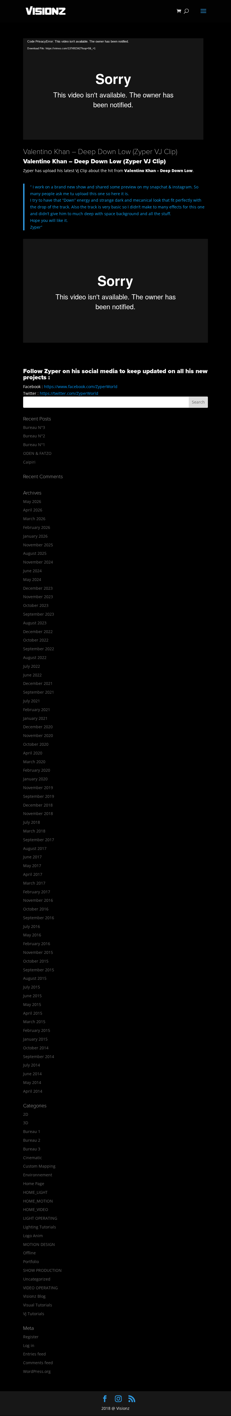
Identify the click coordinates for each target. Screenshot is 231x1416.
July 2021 (31, 700)
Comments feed (38, 1362)
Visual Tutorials (37, 1305)
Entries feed (34, 1354)
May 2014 (32, 1082)
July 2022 (31, 666)
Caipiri (29, 462)
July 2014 (31, 1065)
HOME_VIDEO (35, 1209)
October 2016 (35, 909)
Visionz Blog (34, 1296)
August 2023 (34, 622)
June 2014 (32, 1073)
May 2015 (32, 1004)
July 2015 (31, 987)
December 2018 (38, 805)
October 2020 (35, 744)
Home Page (33, 1183)
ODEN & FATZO (37, 453)
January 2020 (35, 779)
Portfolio (31, 1261)
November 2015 (38, 952)
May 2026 (32, 501)
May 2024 (32, 579)
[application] (113, 89)
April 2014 (32, 1091)
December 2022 (38, 631)
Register (31, 1336)
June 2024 (32, 570)
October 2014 (35, 1047)
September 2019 (38, 796)
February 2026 (36, 527)
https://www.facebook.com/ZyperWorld (80, 386)
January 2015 (35, 1039)
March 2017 (34, 883)
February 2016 (36, 943)
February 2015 (36, 1030)
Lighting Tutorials (39, 1227)
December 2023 (38, 588)
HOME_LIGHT (35, 1192)
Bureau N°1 (34, 444)
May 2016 (32, 935)
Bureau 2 (31, 1140)
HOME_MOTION (38, 1201)
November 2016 (38, 900)
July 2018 (31, 822)
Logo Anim (33, 1235)
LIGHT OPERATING (40, 1218)
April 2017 (32, 874)
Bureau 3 (31, 1149)
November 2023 (38, 596)
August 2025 (34, 553)
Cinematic (32, 1157)
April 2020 (32, 753)
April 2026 (32, 510)
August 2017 (34, 848)
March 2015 (34, 1021)
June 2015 (32, 995)
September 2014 (38, 1056)
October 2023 (35, 605)
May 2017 (32, 865)
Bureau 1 (31, 1131)
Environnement (37, 1174)
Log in (28, 1345)
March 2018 (34, 831)
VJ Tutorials (33, 1313)
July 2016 (31, 926)
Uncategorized (36, 1279)
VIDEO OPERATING (40, 1287)
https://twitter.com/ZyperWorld (69, 393)
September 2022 (38, 648)
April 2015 (32, 1013)
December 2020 (38, 726)
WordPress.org (37, 1371)
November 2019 (38, 787)
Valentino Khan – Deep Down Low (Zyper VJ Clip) (100, 151)
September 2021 (38, 692)
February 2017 (36, 891)
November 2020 (38, 735)
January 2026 (35, 536)
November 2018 (38, 813)
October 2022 (35, 640)
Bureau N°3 (34, 427)
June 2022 (32, 675)
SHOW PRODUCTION (42, 1270)
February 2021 (36, 709)
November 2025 (38, 544)
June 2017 (32, 857)
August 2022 (34, 657)
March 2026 (34, 518)
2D (25, 1114)
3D (25, 1122)
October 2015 (35, 961)
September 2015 (38, 969)
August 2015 (34, 978)
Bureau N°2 (34, 435)
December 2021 (38, 683)
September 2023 (38, 614)
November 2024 (38, 562)
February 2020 (36, 770)
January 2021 (35, 718)
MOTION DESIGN (39, 1244)
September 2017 (38, 839)
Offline (29, 1252)
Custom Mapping (39, 1166)
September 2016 (38, 917)
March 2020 (34, 761)
